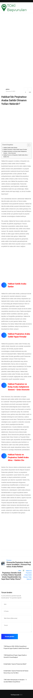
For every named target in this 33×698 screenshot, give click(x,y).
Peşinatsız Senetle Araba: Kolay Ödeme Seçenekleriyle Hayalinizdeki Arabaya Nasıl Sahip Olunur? (11, 576)
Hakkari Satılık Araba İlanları (10, 147)
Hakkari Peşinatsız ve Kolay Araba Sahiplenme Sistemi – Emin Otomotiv (15, 152)
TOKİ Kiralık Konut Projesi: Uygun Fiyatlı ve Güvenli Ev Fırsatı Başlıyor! (15, 656)
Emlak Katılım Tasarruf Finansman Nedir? (15, 664)
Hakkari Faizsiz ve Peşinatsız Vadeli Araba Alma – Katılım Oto (15, 155)
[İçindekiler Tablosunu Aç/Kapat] (28, 145)
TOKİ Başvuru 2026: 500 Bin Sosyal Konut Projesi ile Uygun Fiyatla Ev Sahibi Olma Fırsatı (16, 647)
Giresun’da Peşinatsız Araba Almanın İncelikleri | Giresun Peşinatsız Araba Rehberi (19, 564)
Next (20, 570)
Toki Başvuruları (15, 694)
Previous (9, 560)
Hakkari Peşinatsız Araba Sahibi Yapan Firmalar (15, 149)
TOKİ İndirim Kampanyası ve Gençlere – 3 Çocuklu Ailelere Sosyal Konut (15, 680)
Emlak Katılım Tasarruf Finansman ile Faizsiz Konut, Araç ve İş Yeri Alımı (16, 672)
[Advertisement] (16, 35)
